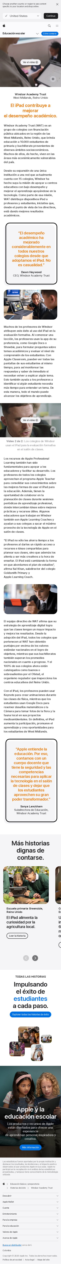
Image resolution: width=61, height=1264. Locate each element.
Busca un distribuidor (12, 1245)
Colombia (7, 1250)
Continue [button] (50, 16)
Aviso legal (29, 1260)
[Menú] (57, 26)
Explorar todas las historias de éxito (30, 1014)
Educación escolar (14, 33)
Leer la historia (17, 935)
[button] (22, 16)
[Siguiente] (35, 958)
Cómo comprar (50, 34)
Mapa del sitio (43, 1260)
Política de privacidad (12, 1260)
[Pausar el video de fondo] (53, 79)
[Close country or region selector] (57, 4)
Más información (30, 1147)
